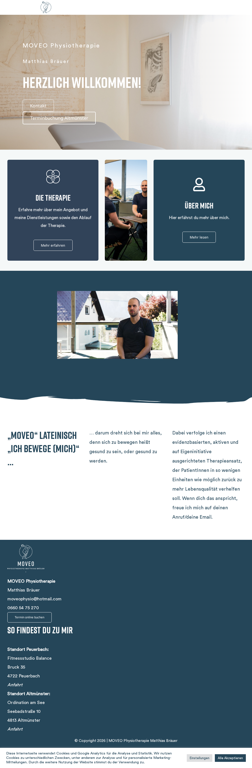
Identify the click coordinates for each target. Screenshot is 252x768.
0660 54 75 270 (23, 608)
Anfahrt (14, 685)
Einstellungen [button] (199, 758)
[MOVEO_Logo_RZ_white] (25, 542)
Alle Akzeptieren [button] (230, 758)
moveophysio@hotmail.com (34, 599)
